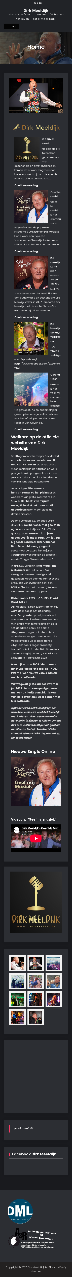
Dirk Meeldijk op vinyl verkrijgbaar (55, 332)
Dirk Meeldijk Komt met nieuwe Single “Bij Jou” (55, 270)
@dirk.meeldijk (23, 1128)
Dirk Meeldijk (36, 10)
